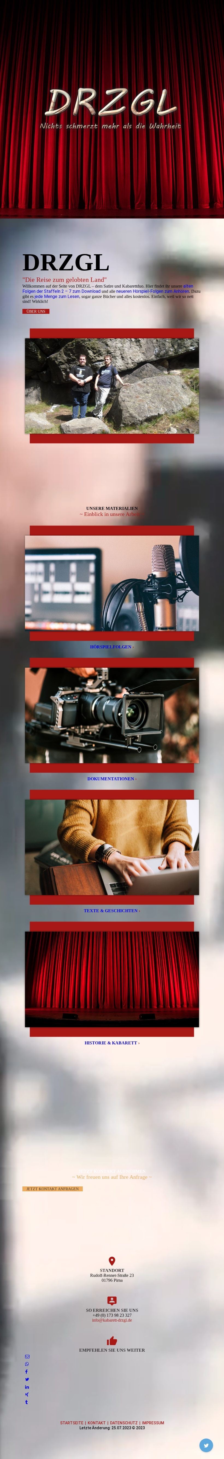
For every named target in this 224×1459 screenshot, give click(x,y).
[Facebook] (26, 1371)
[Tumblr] (26, 1402)
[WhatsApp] (27, 1364)
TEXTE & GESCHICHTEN (112, 910)
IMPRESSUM (153, 1423)
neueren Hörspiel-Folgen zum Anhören (152, 291)
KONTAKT (97, 1423)
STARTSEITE (71, 1423)
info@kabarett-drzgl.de (112, 1320)
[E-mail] (27, 1356)
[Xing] (27, 1394)
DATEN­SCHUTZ (124, 1423)
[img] (112, 109)
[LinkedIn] (27, 1387)
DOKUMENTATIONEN (112, 778)
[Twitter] (27, 1379)
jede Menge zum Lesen (57, 296)
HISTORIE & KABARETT (112, 1043)
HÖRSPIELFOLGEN (112, 647)
